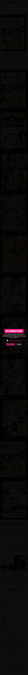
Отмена (19, 344)
